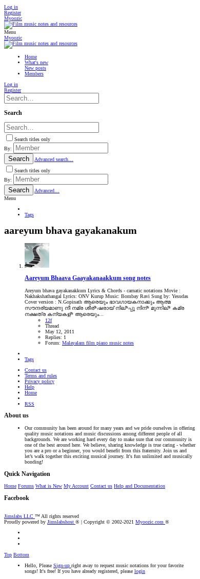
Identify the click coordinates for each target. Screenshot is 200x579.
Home (31, 392)
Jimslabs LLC (19, 516)
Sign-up (62, 565)
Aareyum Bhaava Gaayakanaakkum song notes (88, 278)
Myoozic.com (150, 522)
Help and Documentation (139, 486)
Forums (26, 486)
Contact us (36, 370)
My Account (76, 486)
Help (29, 387)
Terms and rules (41, 375)
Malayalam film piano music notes (98, 343)
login (139, 571)
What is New (48, 486)
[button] (10, 32)
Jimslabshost (61, 522)
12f (48, 320)
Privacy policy (39, 381)
